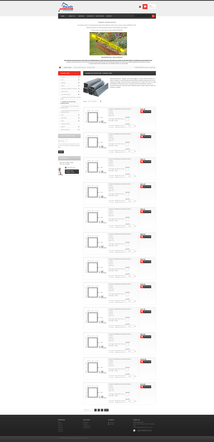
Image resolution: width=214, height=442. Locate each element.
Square (63, 82)
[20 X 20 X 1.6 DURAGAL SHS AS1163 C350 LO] (96, 116)
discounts (90, 16)
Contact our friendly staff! (70, 171)
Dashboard (85, 422)
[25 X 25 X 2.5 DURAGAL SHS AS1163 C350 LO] (96, 191)
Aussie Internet (70, 438)
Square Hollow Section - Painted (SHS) (71, 98)
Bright (63, 126)
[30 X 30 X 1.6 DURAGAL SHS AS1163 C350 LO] (96, 241)
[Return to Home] (60, 67)
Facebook (112, 422)
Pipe (62, 115)
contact (109, 16)
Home (59, 422)
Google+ (112, 424)
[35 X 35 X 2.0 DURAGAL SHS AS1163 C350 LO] (96, 316)
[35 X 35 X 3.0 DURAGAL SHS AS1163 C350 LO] (96, 366)
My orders (85, 424)
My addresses (86, 425)
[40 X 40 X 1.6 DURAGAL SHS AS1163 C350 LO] (96, 391)
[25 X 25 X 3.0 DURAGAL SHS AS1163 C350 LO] (96, 216)
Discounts (60, 427)
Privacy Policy (85, 438)
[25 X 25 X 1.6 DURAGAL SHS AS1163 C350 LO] (96, 141)
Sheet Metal (64, 91)
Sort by (85, 101)
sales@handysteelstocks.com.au (144, 427)
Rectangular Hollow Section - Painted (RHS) (70, 107)
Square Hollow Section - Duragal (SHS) (68, 102)
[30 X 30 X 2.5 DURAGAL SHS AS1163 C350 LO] (96, 291)
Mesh (62, 120)
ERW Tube (63, 118)
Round (63, 77)
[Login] (140, 7)
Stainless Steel (65, 123)
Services (60, 425)
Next (106, 410)
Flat (62, 79)
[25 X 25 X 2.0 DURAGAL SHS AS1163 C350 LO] (96, 166)
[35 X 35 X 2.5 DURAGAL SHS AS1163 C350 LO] (96, 341)
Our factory (60, 429)
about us (72, 16)
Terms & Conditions (77, 438)
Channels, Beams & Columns (69, 88)
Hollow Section (68, 67)
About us (60, 424)
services (81, 16)
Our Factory (100, 16)
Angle (63, 85)
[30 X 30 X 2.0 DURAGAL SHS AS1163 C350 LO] (96, 266)
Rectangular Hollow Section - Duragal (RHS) (70, 111)
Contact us (60, 431)
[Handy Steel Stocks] (66, 7)
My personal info (87, 427)
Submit (61, 152)
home (62, 16)
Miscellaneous (65, 129)
